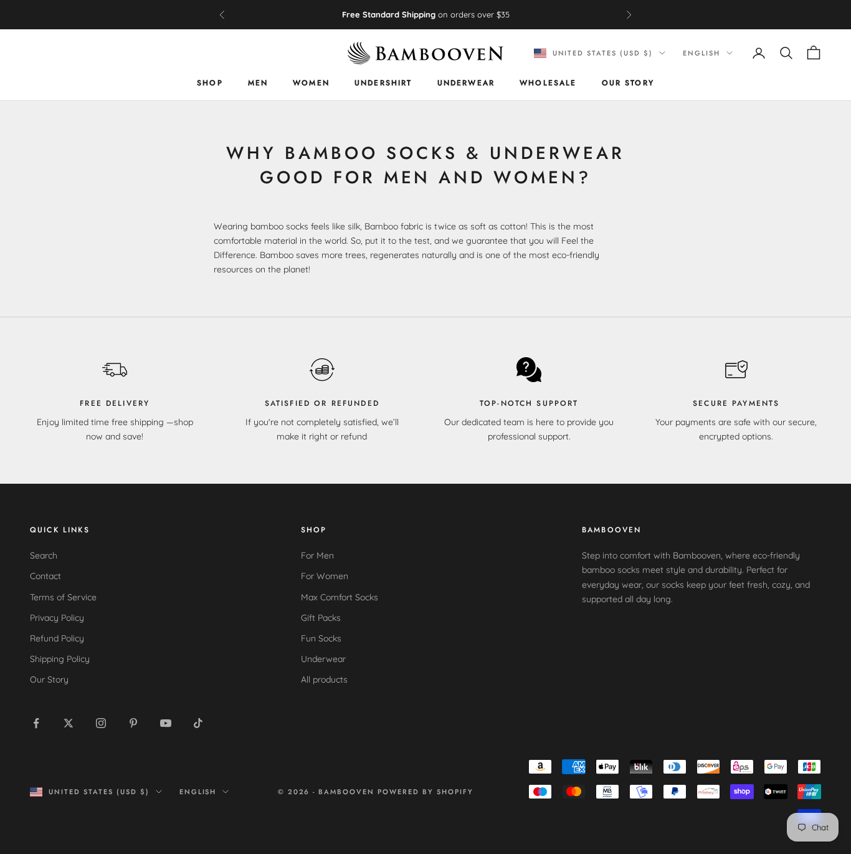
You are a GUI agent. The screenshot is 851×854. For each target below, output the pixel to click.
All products (324, 679)
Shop (210, 83)
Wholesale (548, 83)
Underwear (466, 83)
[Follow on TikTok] (198, 723)
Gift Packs (321, 617)
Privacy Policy (57, 617)
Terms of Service (63, 597)
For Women (324, 576)
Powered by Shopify (425, 792)
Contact (45, 576)
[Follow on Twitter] (68, 723)
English (701, 53)
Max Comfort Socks (339, 597)
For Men (317, 555)
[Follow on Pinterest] (133, 723)
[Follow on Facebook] (36, 723)
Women (311, 83)
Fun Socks (321, 638)
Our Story (628, 83)
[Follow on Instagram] (101, 723)
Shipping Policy (60, 658)
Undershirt (383, 83)
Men (258, 83)
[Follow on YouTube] (165, 723)
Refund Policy (57, 638)
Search (43, 555)
